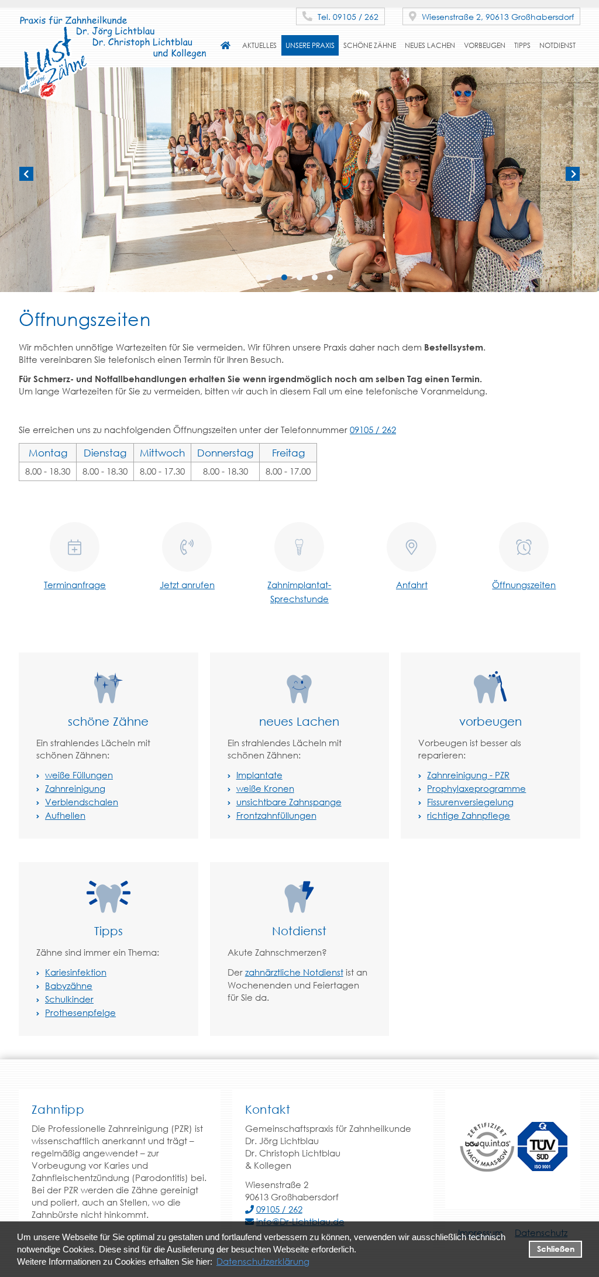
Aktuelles (259, 45)
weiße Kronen (265, 788)
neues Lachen (430, 45)
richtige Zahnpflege (468, 815)
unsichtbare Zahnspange (289, 802)
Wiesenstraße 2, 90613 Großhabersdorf (496, 17)
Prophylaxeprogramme (476, 788)
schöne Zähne (369, 45)
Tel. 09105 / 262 (346, 17)
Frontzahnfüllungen (276, 815)
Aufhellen (65, 815)
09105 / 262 (373, 429)
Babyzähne (68, 985)
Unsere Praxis (310, 45)
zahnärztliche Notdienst (294, 972)
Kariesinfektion (75, 972)
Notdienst (557, 45)
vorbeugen (484, 45)
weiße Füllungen (79, 775)
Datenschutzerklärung (262, 1261)
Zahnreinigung (75, 788)
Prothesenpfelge (80, 1012)
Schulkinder (69, 999)
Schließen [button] (555, 1249)
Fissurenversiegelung (470, 802)
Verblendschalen (81, 802)
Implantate (259, 775)
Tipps (522, 45)
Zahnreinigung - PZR (468, 775)
